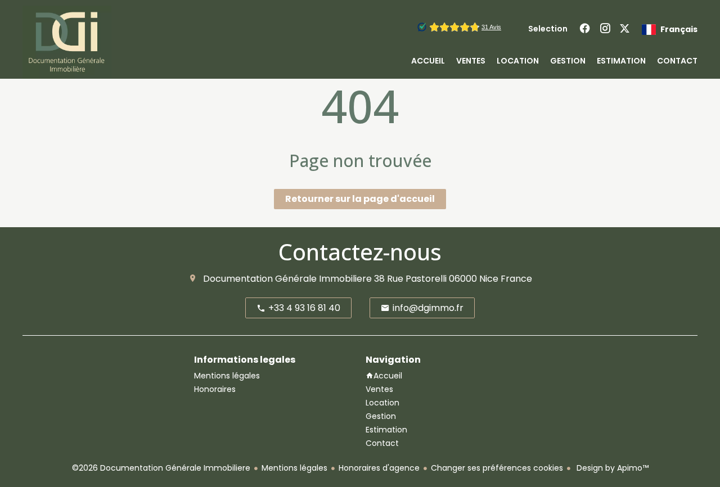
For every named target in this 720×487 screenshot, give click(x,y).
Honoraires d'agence (379, 468)
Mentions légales (294, 468)
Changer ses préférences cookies (497, 468)
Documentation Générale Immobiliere (287, 278)
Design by (611, 468)
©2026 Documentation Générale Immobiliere (161, 468)
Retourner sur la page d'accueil (360, 198)
